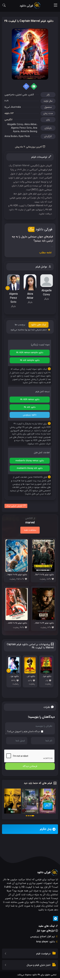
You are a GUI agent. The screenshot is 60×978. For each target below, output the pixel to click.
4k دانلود (13, 209)
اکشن (31, 94)
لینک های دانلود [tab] (38, 324)
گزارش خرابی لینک (14, 506)
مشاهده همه (30, 530)
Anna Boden (10, 136)
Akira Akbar (30, 124)
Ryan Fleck (24, 136)
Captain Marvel (21, 165)
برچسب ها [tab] (20, 324)
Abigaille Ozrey (15, 124)
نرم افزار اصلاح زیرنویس (42, 936)
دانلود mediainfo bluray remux (30, 460)
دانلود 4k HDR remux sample (29, 352)
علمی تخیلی (21, 94)
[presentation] (8, 288)
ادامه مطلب (45, 253)
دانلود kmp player (45, 942)
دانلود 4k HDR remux (29, 399)
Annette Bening (28, 131)
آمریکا (7, 107)
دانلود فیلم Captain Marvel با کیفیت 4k (28, 21)
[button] (32, 815)
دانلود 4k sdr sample (30, 360)
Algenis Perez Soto (21, 128)
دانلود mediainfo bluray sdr (29, 468)
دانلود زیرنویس (29, 415)
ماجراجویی (9, 94)
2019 (6, 101)
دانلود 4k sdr (30, 407)
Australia (16, 107)
